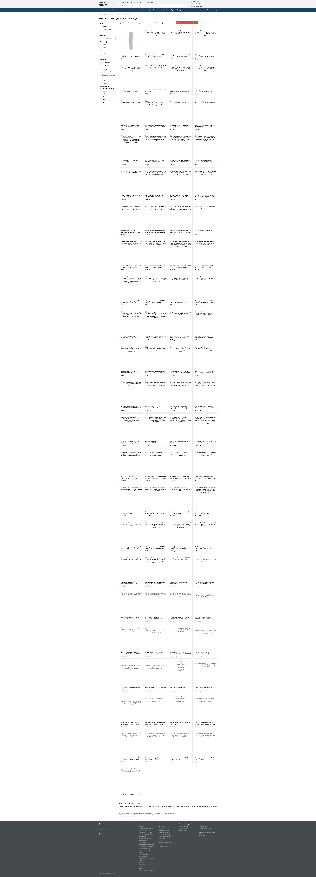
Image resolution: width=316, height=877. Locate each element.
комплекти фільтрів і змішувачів (199, 806)
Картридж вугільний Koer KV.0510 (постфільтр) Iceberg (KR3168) (179, 618)
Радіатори (141, 852)
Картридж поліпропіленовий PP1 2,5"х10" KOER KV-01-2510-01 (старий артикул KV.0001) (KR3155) (155, 56)
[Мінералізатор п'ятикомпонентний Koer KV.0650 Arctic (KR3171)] (205, 567)
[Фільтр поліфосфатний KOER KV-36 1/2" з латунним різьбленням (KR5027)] (131, 251)
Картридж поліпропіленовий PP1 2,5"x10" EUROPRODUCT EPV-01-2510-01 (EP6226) (204, 724)
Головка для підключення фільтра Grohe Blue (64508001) (130, 196)
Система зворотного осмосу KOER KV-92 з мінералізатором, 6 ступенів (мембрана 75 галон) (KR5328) (131, 443)
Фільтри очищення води (125, 806)
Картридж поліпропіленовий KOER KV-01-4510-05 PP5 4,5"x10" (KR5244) (205, 301)
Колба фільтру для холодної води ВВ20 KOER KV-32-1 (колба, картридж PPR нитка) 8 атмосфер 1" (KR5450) (205, 514)
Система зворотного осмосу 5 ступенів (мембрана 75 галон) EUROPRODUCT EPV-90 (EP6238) (155, 408)
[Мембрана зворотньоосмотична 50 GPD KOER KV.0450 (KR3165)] (180, 40)
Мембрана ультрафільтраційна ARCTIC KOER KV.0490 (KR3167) (179, 125)
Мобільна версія (104, 837)
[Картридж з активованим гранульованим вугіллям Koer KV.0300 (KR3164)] (156, 603)
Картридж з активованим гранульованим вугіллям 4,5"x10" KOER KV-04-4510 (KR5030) (179, 302)
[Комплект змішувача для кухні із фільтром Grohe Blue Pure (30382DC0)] (156, 638)
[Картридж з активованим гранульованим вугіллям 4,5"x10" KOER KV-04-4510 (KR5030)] (180, 286)
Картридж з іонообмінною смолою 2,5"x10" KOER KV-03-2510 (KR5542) (131, 407)
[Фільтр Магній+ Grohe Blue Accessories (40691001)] (180, 673)
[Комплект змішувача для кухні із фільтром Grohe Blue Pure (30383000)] (180, 638)
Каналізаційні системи (144, 856)
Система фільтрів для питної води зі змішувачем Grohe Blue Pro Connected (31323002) (131, 689)
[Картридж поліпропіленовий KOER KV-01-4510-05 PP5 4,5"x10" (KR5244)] (205, 286)
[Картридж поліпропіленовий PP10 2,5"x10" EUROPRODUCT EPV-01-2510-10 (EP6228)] (205, 743)
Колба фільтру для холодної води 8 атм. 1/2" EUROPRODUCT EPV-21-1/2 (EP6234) (180, 478)
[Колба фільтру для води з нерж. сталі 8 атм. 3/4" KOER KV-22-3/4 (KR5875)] (131, 497)
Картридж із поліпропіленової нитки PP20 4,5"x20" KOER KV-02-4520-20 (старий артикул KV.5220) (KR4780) (180, 162)
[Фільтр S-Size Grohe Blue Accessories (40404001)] (180, 708)
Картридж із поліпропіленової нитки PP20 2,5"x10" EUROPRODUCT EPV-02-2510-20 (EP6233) (131, 794)
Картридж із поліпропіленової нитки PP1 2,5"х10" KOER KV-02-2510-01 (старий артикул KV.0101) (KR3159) (155, 126)
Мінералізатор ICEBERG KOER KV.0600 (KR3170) (179, 582)
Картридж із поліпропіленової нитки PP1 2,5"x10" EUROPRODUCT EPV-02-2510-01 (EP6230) (155, 759)
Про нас (114, 10)
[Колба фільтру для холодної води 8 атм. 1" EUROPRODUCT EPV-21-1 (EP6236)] (131, 532)
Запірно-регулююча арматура (146, 844)
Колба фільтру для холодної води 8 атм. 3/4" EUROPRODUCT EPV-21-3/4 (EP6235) (155, 478)
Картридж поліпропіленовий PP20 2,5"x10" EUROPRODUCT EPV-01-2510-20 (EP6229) (180, 759)
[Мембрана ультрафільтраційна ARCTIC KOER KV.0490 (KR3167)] (180, 111)
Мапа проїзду (202, 835)
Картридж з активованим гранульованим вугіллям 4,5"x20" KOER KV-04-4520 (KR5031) (130, 232)
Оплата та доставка (122, 10)
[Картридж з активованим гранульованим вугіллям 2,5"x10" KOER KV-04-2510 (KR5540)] (205, 321)
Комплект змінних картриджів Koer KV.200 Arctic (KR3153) (130, 618)
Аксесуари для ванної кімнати (146, 834)
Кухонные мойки (143, 836)
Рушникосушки (142, 840)
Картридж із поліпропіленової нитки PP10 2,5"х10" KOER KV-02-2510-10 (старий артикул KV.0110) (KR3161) (180, 91)
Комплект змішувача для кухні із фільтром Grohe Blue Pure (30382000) (205, 618)
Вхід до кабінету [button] (163, 826)
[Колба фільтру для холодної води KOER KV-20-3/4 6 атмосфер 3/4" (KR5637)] (205, 462)
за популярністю (209, 18)
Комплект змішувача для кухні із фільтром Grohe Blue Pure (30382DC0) (154, 654)
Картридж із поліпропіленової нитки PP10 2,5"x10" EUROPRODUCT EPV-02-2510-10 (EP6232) (155, 372)
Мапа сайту (162, 838)
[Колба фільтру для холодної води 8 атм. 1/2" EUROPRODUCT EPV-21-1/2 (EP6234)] (180, 462)
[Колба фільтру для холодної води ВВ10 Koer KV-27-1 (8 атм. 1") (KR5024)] (205, 673)
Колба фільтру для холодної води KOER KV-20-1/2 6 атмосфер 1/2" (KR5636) (204, 548)
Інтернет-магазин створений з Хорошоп (107, 873)
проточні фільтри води (167, 806)
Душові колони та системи (145, 832)
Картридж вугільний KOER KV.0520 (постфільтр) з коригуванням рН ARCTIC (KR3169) (205, 126)
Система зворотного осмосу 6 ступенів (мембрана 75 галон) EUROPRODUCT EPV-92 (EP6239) (180, 408)
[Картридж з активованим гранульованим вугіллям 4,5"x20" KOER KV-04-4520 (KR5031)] (131, 216)
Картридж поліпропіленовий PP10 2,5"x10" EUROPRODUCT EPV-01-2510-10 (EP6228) (204, 759)
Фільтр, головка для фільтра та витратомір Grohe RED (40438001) (130, 723)
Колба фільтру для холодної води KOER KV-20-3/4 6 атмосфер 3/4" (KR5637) (204, 478)
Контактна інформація (148, 10)
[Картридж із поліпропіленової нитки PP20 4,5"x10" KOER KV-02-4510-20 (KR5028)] (156, 216)
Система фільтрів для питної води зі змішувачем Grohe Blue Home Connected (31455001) (155, 689)
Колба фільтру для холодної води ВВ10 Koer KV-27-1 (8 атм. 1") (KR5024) (204, 689)
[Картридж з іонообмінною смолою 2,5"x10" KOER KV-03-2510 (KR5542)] (131, 392)
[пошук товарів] (184, 5)
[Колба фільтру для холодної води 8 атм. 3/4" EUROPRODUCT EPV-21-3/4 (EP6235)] (156, 462)
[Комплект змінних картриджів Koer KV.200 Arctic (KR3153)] (131, 603)
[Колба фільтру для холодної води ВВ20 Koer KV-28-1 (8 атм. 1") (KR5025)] (156, 708)
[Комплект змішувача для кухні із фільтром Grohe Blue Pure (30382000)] (205, 603)
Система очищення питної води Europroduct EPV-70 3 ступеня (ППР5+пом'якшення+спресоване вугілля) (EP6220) (154, 444)
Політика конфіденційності (163, 10)
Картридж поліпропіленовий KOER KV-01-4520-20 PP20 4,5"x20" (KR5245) (204, 267)
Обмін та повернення (135, 10)
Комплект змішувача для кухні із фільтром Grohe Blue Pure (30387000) (131, 653)
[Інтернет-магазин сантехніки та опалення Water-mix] (107, 824)
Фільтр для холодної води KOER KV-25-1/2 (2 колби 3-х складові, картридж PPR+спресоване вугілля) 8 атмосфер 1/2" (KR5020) (180, 268)
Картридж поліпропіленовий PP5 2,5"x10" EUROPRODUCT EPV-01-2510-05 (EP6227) (130, 759)
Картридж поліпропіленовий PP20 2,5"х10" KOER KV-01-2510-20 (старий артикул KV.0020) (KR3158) (131, 91)
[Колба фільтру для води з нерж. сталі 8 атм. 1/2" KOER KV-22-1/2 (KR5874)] (156, 497)
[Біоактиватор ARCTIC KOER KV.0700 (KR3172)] (156, 75)
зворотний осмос (138, 806)
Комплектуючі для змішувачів (146, 828)
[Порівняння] (211, 4)
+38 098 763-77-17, (126, 2)
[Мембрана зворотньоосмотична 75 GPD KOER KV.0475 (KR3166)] (131, 111)
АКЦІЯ (140, 866)
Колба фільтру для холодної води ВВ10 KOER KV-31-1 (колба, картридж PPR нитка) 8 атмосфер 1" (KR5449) (155, 584)
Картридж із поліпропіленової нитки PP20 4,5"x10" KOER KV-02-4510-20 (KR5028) (155, 232)
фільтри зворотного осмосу (152, 806)
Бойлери (141, 860)
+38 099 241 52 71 (139, 2)
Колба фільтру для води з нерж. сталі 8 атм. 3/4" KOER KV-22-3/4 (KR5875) (130, 513)
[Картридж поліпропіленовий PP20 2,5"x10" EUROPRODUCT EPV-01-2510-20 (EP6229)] (180, 743)
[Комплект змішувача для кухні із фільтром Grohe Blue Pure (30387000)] (131, 638)
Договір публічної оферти (184, 10)
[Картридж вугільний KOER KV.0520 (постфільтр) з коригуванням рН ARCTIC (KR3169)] (205, 111)
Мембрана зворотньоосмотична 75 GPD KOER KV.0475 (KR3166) (130, 125)
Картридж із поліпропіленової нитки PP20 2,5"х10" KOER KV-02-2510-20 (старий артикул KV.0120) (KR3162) (131, 56)
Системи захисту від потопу (146, 870)
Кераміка (141, 862)
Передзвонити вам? (151, 2)
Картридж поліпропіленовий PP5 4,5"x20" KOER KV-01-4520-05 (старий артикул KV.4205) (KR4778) (180, 197)
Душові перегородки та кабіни (146, 858)
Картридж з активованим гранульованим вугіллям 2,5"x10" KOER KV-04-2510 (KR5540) (204, 337)
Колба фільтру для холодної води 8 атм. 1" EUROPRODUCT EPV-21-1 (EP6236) (131, 548)
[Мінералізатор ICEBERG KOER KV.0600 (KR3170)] (180, 567)
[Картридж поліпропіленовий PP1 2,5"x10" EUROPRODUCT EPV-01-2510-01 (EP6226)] (205, 708)
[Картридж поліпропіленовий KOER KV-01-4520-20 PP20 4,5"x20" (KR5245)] (205, 251)
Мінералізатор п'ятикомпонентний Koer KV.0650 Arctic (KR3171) (204, 582)
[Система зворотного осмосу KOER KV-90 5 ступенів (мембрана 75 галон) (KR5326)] (180, 321)
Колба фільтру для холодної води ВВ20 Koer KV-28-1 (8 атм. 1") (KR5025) (155, 724)
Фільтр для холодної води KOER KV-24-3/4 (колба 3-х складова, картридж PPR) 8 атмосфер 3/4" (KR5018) (155, 303)
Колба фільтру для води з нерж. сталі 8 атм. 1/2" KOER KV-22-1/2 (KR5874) (154, 513)
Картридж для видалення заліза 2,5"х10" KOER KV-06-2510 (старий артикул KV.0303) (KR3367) (180, 372)
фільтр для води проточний (182, 806)
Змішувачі (141, 826)
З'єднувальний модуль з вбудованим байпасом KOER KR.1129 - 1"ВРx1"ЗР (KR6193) (129, 583)
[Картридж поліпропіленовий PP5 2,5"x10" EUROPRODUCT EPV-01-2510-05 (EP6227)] (131, 743)
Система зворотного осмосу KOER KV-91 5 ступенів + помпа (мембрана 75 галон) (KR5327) (205, 408)
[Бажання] (207, 4)
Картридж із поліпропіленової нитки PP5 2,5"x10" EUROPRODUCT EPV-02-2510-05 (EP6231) (205, 372)
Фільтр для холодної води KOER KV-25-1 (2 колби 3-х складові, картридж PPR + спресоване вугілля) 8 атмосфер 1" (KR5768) (180, 444)
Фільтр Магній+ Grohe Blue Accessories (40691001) (177, 688)
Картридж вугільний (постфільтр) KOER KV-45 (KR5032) (179, 512)
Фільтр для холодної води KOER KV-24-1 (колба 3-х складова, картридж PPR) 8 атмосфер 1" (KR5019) (155, 548)
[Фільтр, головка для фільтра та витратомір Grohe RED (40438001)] (131, 708)
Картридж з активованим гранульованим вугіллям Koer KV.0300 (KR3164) (153, 619)
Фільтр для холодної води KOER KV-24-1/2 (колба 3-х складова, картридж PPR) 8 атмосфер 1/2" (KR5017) (155, 268)
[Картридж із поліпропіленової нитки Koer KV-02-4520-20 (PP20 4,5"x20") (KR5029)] (205, 181)
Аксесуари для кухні (144, 830)
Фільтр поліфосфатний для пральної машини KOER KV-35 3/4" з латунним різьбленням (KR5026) (180, 232)
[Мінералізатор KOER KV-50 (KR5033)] (205, 216)
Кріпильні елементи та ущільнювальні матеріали (145, 849)
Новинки (141, 868)
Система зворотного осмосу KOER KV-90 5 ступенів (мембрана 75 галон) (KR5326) (180, 337)
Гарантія (173, 10)
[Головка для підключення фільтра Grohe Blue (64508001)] (131, 181)
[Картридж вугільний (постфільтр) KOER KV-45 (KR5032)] (180, 497)
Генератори (142, 864)
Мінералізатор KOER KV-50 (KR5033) (205, 230)
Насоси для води (143, 854)
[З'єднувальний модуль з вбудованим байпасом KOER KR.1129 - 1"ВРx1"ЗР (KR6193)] (131, 567)
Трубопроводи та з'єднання (146, 846)
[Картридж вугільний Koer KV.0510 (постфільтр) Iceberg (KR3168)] (180, 603)
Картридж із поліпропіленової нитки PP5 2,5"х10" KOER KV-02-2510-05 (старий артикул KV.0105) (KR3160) (205, 56)
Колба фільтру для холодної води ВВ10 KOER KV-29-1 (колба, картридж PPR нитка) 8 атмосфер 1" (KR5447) (131, 479)
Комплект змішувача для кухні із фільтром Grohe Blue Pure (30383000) (180, 653)
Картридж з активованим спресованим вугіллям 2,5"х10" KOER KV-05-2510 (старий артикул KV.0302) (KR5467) (130, 373)
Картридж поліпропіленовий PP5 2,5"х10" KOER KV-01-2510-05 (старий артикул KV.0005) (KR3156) (205, 91)
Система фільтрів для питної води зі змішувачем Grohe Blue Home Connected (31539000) (205, 654)
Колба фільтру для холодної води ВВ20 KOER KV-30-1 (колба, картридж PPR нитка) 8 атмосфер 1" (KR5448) (180, 549)
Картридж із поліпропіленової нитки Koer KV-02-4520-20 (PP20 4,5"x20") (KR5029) (205, 197)
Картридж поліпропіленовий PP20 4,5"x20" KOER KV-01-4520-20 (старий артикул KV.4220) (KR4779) (205, 162)
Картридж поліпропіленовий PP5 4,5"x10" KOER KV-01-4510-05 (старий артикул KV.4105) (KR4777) (155, 197)
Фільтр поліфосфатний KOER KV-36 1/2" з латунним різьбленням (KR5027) (131, 267)
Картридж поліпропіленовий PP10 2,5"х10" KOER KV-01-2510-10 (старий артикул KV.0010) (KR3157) (155, 162)
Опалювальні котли (144, 842)
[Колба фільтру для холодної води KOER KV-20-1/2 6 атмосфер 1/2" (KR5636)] (205, 532)
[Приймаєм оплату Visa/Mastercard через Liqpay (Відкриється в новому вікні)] (110, 834)
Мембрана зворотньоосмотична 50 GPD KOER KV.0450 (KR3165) (180, 55)
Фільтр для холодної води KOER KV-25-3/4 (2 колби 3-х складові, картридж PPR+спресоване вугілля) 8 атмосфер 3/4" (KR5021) (131, 338)
